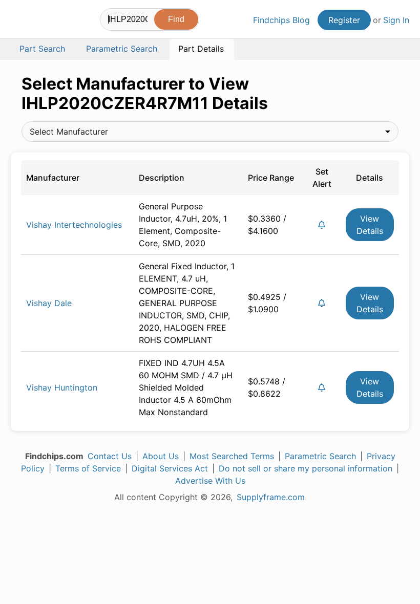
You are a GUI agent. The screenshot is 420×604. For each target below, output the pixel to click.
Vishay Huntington (61, 387)
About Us (160, 456)
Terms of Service (88, 468)
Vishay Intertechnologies (74, 225)
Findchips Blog (281, 20)
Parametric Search (320, 456)
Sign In (396, 20)
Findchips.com (19, 21)
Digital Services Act (170, 468)
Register (344, 20)
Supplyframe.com (271, 497)
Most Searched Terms (232, 456)
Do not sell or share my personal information (305, 468)
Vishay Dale (49, 303)
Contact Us (110, 456)
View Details (369, 224)
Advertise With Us (210, 481)
